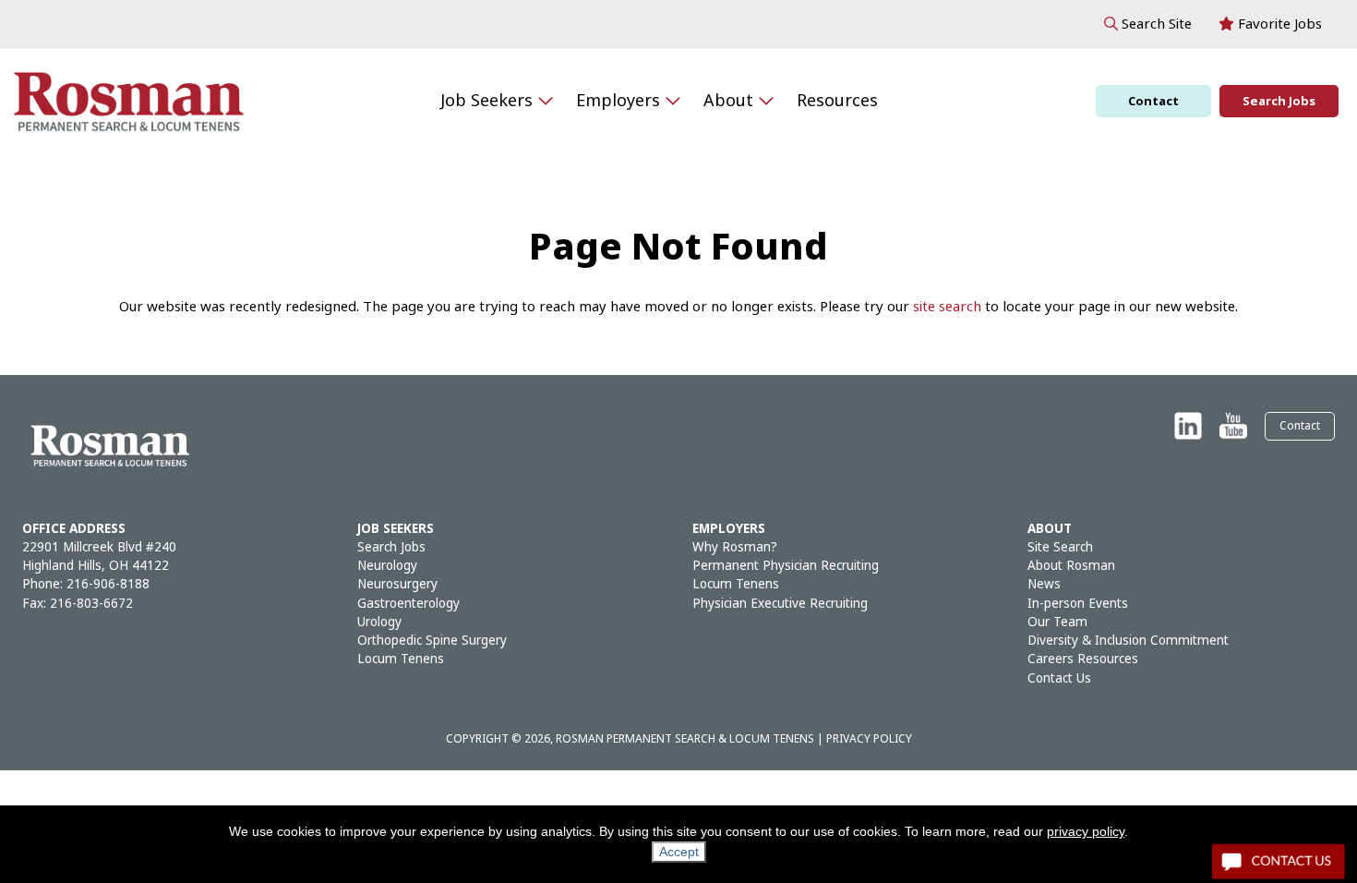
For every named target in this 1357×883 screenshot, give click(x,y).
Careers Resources (1082, 659)
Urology (379, 622)
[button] (1148, 24)
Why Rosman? (734, 547)
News (1044, 584)
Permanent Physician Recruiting (785, 566)
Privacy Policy (869, 739)
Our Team (1057, 622)
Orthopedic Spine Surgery (432, 640)
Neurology (387, 566)
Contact (1153, 101)
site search (947, 306)
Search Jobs (1279, 101)
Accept (679, 851)
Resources (837, 101)
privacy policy (1085, 831)
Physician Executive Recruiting (780, 603)
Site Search (1060, 547)
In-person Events (1077, 603)
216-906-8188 (108, 584)
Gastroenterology (408, 603)
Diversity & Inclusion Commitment (1128, 640)
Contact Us (1059, 678)
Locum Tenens (400, 659)
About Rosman (1071, 566)
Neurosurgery (397, 584)
